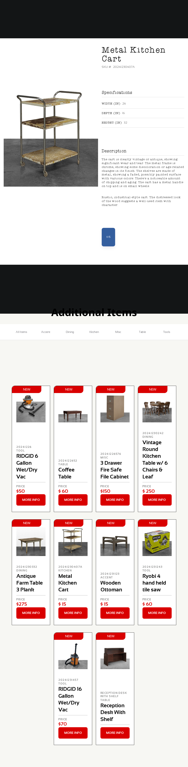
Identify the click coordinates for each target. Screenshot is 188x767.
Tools (166, 331)
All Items (21, 331)
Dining (70, 331)
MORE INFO (31, 500)
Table (142, 331)
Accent (45, 331)
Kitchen (94, 331)
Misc (118, 331)
